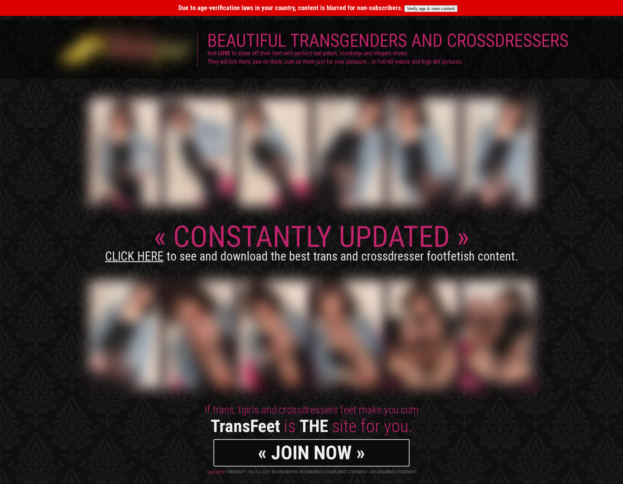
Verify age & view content (431, 8)
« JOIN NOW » (311, 452)
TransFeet (235, 472)
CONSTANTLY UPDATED (311, 241)
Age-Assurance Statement (394, 472)
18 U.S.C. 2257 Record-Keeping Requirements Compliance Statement (308, 472)
